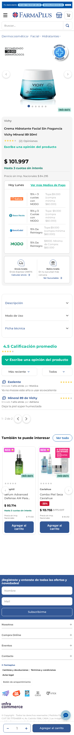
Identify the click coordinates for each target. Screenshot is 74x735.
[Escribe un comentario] (30, 149)
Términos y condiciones (43, 670)
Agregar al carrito (19, 527)
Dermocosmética (15, 36)
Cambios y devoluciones (15, 670)
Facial (34, 36)
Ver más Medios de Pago (48, 185)
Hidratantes (50, 36)
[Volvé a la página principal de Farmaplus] (32, 15)
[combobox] (37, 25)
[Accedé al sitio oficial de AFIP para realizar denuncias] (27, 693)
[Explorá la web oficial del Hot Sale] (16, 693)
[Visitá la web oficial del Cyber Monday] (6, 693)
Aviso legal (8, 675)
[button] (21, 275)
